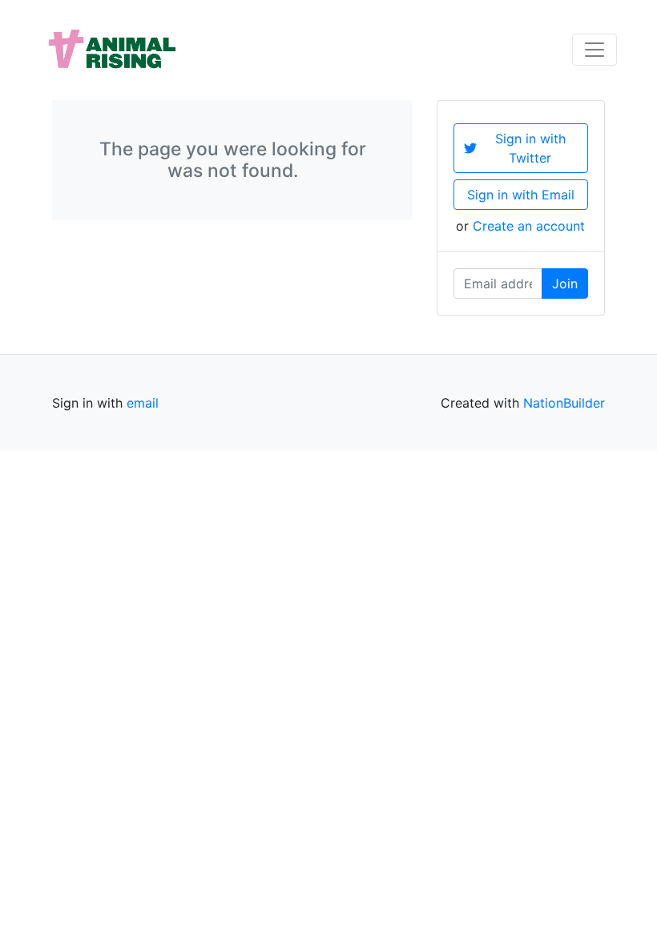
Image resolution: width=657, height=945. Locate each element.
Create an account (529, 226)
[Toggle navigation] (594, 50)
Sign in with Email (520, 195)
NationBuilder (564, 403)
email (143, 403)
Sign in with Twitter (530, 148)
